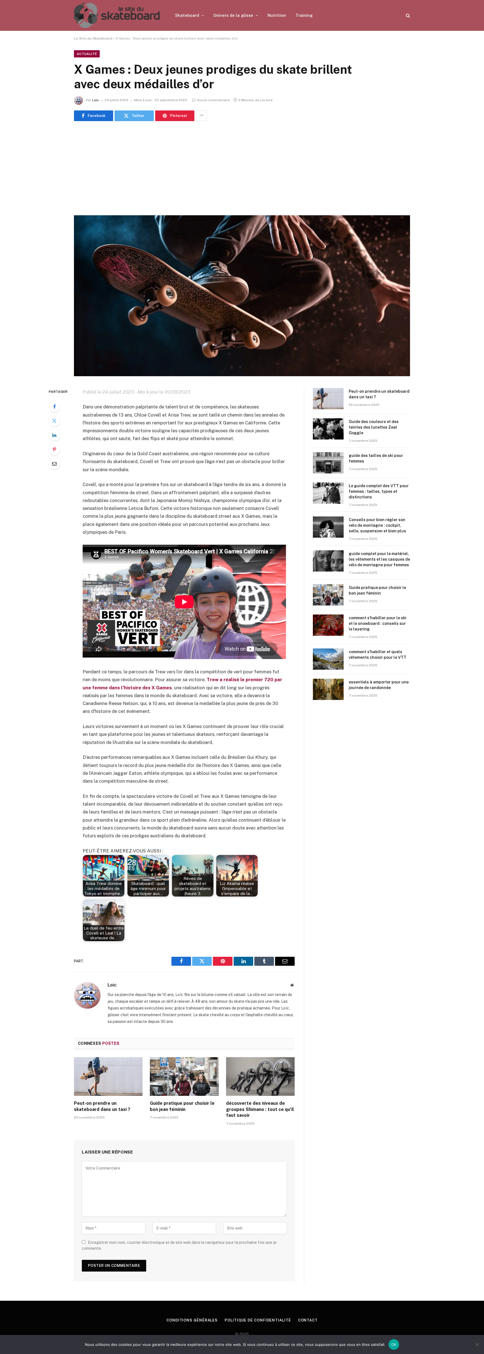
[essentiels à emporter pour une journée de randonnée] (328, 689)
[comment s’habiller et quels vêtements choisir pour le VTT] (328, 659)
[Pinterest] (54, 449)
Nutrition (276, 15)
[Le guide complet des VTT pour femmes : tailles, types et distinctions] (328, 493)
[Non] (477, 1344)
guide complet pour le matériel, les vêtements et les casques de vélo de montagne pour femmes (379, 559)
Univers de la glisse (233, 15)
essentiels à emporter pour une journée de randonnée (379, 685)
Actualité (87, 54)
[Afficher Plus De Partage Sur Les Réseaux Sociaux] (201, 115)
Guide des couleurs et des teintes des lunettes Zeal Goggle (374, 427)
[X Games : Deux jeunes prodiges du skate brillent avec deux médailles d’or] (242, 295)
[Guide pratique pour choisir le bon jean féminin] (184, 1076)
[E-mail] (54, 463)
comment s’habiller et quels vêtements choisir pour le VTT (377, 655)
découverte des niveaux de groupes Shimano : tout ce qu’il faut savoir (260, 1109)
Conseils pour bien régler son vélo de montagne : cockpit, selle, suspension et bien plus (377, 525)
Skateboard (187, 15)
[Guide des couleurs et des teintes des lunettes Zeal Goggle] (328, 429)
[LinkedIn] (54, 435)
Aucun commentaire (213, 100)
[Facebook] (54, 406)
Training (304, 15)
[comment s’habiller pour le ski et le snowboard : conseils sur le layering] (328, 625)
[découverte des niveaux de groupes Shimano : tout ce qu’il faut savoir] (260, 1076)
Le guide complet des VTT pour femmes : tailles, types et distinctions (379, 491)
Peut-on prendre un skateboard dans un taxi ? (102, 1106)
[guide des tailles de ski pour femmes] (328, 462)
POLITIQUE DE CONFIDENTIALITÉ (258, 1320)
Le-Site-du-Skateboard (93, 38)
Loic (95, 100)
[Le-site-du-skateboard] (117, 15)
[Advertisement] (242, 168)
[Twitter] (54, 420)
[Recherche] (407, 15)
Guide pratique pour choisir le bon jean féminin (182, 1106)
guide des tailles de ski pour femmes (376, 458)
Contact (308, 1320)
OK (394, 1344)
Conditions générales (192, 1320)
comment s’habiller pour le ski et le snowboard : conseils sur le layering (377, 623)
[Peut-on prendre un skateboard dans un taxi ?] (108, 1076)
